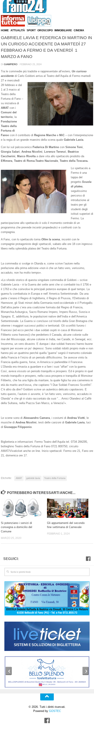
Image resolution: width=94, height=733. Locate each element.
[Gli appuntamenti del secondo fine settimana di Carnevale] (70, 508)
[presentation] (8, 671)
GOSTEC (54, 711)
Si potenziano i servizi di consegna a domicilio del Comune (16, 527)
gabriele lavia (33, 478)
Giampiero (10, 64)
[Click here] (47, 637)
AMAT (19, 478)
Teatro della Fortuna (54, 478)
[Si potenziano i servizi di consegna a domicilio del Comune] (24, 508)
